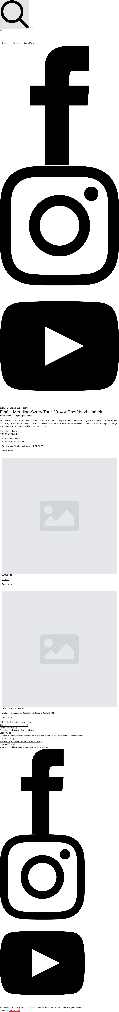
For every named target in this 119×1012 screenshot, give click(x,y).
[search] (14, 14)
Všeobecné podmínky (10, 741)
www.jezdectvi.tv (7, 747)
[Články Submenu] (9, 43)
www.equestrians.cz (24, 747)
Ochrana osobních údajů (31, 741)
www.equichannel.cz (43, 747)
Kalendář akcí (29, 43)
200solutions (14, 1010)
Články (4, 43)
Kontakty (16, 43)
